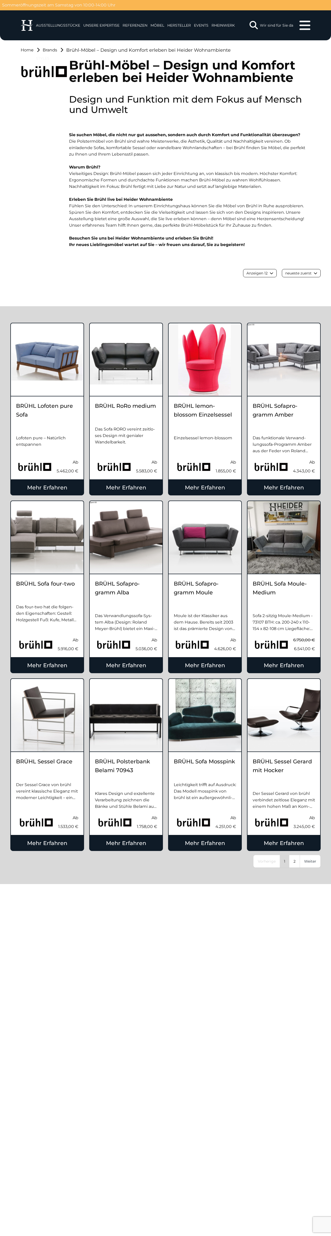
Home (27, 50)
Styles (42, 58)
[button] (101, 25)
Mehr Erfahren (47, 487)
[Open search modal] (254, 25)
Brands (50, 50)
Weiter (310, 861)
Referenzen (135, 25)
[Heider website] (27, 25)
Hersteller (179, 25)
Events (201, 25)
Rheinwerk (223, 25)
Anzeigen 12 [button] (257, 273)
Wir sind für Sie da (276, 25)
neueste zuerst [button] (298, 273)
